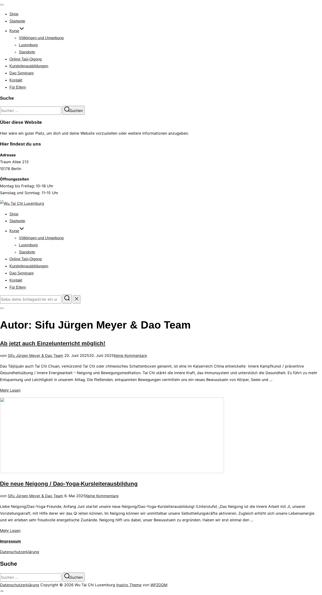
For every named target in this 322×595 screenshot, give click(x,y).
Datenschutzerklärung (19, 551)
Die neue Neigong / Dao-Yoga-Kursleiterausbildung (69, 483)
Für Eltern (17, 87)
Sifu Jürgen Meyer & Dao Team (35, 355)
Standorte (27, 52)
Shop (13, 14)
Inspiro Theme (128, 584)
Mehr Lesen (10, 390)
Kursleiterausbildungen (28, 66)
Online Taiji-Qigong (25, 59)
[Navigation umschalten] (2, 4)
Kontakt (15, 80)
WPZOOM (158, 584)
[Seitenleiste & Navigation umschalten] (2, 308)
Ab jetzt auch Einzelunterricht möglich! (52, 343)
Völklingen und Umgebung (41, 38)
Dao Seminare (21, 73)
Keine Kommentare (130, 355)
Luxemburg (28, 45)
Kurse (14, 31)
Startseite (17, 21)
